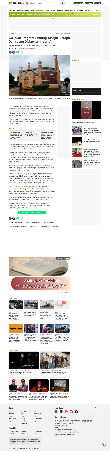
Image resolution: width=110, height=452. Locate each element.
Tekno (23, 418)
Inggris (41, 106)
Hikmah (23, 14)
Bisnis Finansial (70, 10)
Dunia (18, 14)
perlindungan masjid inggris (33, 222)
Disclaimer (11, 433)
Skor (35, 411)
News (10, 416)
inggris (11, 222)
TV (93, 10)
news (53, 10)
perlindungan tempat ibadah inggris (18, 226)
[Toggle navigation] (10, 3)
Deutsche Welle (78, 3)
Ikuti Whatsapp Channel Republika (33, 213)
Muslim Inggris (29, 186)
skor (32, 10)
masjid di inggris (19, 222)
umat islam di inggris (45, 226)
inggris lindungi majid (48, 222)
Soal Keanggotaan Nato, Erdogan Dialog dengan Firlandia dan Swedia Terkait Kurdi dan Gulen (16, 135)
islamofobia (56, 226)
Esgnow (11, 421)
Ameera (11, 411)
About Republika (13, 431)
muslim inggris (33, 226)
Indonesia (12, 14)
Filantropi (30, 14)
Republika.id (88, 3)
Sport (35, 416)
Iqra (22, 413)
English (36, 421)
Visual (23, 421)
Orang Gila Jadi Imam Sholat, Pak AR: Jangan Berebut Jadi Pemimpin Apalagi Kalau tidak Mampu (47, 135)
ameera (12, 10)
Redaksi (23, 431)
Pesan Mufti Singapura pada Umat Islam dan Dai (31, 134)
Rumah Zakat (38, 14)
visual (87, 10)
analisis (59, 10)
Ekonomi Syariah (23, 10)
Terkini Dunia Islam (78, 99)
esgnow (80, 10)
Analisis (23, 416)
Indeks (98, 10)
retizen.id (97, 3)
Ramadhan (24, 423)
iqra (47, 10)
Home (10, 33)
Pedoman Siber (38, 431)
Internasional (12, 418)
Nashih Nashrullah (30, 48)
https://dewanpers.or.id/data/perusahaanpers (22, 443)
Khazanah (15, 33)
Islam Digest (46, 14)
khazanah (39, 10)
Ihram (53, 14)
